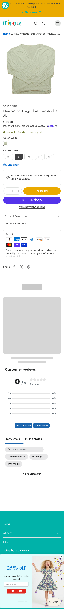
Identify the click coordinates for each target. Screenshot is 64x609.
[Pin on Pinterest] (28, 267)
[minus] (6, 191)
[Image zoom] (32, 69)
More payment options (32, 207)
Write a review (41, 425)
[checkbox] (13, 464)
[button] (42, 191)
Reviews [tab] (14, 439)
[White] (5, 143)
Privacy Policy (20, 601)
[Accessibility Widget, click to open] (5, 5)
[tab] (35, 439)
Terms (26, 601)
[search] (35, 23)
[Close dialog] (61, 556)
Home (6, 33)
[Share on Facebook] (14, 267)
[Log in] (43, 23)
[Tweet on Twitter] (21, 267)
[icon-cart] (50, 23)
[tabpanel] (32, 477)
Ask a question (23, 425)
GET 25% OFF (16, 591)
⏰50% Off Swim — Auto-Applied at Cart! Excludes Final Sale (32, 5)
